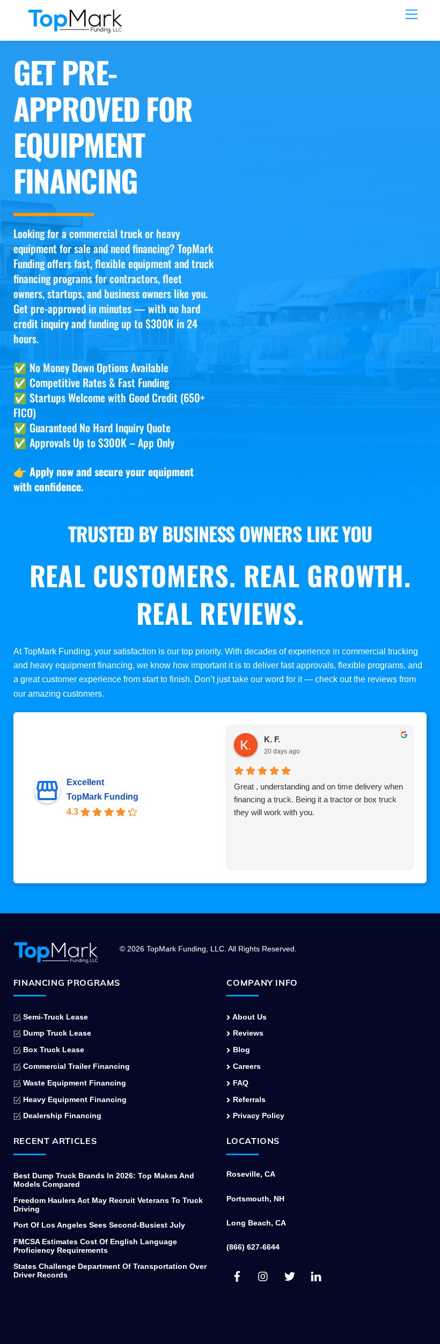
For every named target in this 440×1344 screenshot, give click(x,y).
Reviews (247, 1033)
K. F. (272, 739)
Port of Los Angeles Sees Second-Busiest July (99, 1225)
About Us (248, 1017)
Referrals (248, 1099)
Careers (245, 1066)
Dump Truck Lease (56, 1033)
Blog (240, 1049)
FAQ (239, 1083)
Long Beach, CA (256, 1223)
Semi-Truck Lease (54, 1017)
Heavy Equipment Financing (74, 1099)
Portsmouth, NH (255, 1198)
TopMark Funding (102, 796)
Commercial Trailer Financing (75, 1066)
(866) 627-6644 (253, 1247)
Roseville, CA (250, 1174)
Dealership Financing (61, 1115)
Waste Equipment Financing (73, 1083)
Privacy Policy (257, 1115)
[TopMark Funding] (75, 27)
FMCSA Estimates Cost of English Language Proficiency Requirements (95, 1245)
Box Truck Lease (52, 1049)
